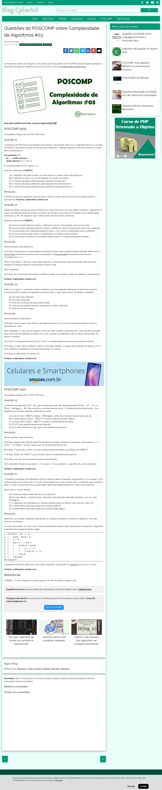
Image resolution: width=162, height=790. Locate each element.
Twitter (30, 669)
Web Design (123, 18)
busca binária (61, 254)
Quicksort (74, 564)
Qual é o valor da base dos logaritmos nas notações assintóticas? (86, 640)
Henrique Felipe (13, 42)
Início (35, 18)
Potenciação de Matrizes (135, 77)
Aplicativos (77, 18)
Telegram (65, 669)
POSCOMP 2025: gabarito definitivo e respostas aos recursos (136, 66)
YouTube (38, 669)
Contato (40, 2)
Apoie (30, 2)
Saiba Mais (59, 780)
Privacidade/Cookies (13, 2)
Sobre (51, 2)
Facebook (21, 669)
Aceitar (143, 786)
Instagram (55, 669)
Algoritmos (48, 18)
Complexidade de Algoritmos (31, 44)
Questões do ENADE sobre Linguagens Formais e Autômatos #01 (136, 37)
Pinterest (46, 669)
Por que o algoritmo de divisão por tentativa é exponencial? (21, 640)
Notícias (91, 18)
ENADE (62, 18)
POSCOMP (106, 18)
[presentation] (29, 405)
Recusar (131, 786)
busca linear (9, 254)
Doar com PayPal (54, 607)
